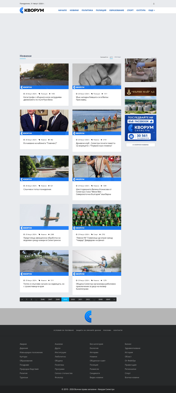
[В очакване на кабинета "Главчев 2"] (44, 122)
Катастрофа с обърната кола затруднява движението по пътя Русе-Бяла (42, 98)
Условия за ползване (64, 330)
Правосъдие (130, 365)
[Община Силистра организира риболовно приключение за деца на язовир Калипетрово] (96, 263)
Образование (116, 10)
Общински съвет (97, 360)
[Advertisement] (88, 31)
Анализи (59, 344)
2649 (65, 299)
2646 (43, 299)
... (36, 299)
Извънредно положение (31, 352)
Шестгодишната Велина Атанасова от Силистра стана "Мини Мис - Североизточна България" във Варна (94, 192)
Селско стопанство (64, 373)
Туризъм (24, 377)
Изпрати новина (141, 145)
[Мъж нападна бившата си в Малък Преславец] (96, 76)
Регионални (130, 369)
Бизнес (128, 344)
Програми (59, 369)
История (129, 352)
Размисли (94, 369)
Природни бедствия (29, 369)
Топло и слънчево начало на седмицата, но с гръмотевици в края (43, 285)
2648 (58, 299)
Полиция (101, 10)
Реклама (107, 330)
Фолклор (59, 377)
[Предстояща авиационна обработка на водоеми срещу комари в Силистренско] (44, 217)
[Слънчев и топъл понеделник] (44, 168)
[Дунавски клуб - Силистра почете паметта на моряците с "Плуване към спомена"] (96, 122)
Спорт (130, 10)
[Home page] (31, 10)
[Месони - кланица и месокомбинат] (140, 81)
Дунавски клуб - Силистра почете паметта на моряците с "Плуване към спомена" (95, 144)
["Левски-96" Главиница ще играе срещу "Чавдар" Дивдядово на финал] (96, 217)
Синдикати (95, 373)
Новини (74, 10)
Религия (23, 373)
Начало (62, 10)
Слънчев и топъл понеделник (37, 189)
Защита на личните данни (88, 330)
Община (59, 360)
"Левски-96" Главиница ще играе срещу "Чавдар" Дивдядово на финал (94, 239)
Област (128, 356)
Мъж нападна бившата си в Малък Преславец (92, 98)
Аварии (23, 344)
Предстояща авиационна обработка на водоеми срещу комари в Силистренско (42, 239)
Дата (111, 57)
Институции (60, 352)
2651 (80, 299)
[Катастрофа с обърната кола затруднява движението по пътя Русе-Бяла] (44, 76)
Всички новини (132, 377)
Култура (140, 10)
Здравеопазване (132, 348)
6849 (108, 299)
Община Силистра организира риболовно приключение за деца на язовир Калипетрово (96, 286)
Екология (94, 348)
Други (57, 348)
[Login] (153, 3)
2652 (88, 299)
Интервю (94, 352)
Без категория (96, 344)
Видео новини (96, 377)
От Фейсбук (130, 360)
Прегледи (117, 57)
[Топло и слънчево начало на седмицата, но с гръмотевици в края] (44, 263)
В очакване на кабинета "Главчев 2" (40, 143)
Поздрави (24, 365)
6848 (100, 299)
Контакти (118, 330)
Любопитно (60, 356)
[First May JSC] (140, 100)
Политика (87, 10)
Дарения (24, 348)
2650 (73, 299)
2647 (50, 299)
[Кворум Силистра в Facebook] (140, 128)
